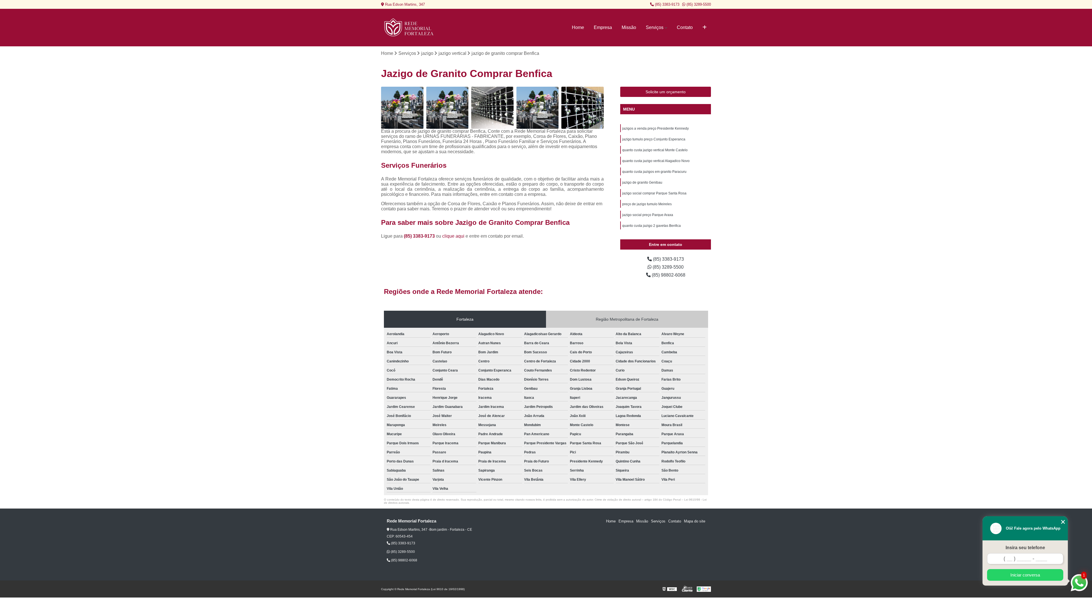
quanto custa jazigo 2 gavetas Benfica (651, 226)
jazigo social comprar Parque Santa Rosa (654, 193)
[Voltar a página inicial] (409, 27)
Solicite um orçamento (666, 92)
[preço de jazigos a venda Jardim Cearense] (402, 108)
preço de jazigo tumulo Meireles (647, 204)
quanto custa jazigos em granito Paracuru (654, 172)
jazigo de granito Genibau (642, 182)
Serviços (654, 27)
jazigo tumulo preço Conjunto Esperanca (653, 139)
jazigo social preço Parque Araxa (647, 215)
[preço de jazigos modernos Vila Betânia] (447, 108)
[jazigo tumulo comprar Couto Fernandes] (582, 108)
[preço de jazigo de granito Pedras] (537, 108)
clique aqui (453, 236)
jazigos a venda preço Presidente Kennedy (655, 128)
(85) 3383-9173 (666, 4)
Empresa (603, 27)
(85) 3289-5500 (698, 4)
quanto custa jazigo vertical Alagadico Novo (656, 161)
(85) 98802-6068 (668, 275)
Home (578, 27)
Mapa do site (694, 521)
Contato (685, 27)
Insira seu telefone (1025, 547)
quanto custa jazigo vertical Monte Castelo (655, 150)
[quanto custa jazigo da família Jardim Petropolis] (492, 108)
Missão (629, 27)
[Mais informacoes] (704, 27)
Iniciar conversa (1025, 574)
